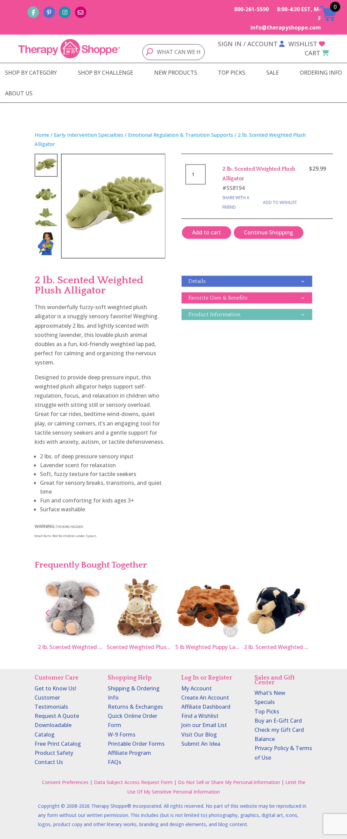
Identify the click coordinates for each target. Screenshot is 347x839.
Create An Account (205, 697)
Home (42, 134)
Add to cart (206, 232)
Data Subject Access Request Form (133, 782)
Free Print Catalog (58, 743)
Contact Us (49, 762)
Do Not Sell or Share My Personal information (229, 782)
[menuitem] (31, 72)
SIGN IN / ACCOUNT (248, 44)
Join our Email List (204, 725)
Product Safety (54, 753)
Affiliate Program (129, 753)
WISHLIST (302, 44)
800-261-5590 (251, 9)
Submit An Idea (200, 743)
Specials (264, 702)
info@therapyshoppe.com (285, 27)
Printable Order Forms (136, 743)
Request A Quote (57, 716)
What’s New (269, 693)
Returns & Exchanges (135, 706)
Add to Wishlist (280, 202)
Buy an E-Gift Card (278, 720)
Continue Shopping (268, 232)
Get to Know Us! (55, 688)
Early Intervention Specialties (88, 134)
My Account (196, 688)
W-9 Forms (122, 734)
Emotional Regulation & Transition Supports (180, 134)
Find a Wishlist (200, 716)
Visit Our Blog (199, 734)
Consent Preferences (65, 782)
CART (312, 53)
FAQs (114, 762)
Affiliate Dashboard (205, 706)
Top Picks (266, 711)
